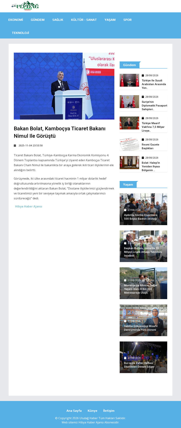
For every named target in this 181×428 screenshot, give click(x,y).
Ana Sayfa (74, 410)
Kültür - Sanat (84, 20)
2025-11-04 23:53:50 (31, 145)
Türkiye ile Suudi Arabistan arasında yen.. (154, 84)
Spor (127, 20)
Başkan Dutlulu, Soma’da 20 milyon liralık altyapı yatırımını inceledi (143, 252)
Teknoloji (20, 33)
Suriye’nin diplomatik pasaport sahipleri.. (154, 105)
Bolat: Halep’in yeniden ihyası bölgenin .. (151, 166)
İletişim (109, 410)
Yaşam (110, 20)
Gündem (38, 20)
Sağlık (57, 20)
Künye (92, 410)
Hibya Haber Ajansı (91, 422)
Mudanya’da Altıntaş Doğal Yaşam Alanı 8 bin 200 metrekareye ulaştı (140, 289)
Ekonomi (15, 20)
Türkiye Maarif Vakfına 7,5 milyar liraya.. (153, 127)
